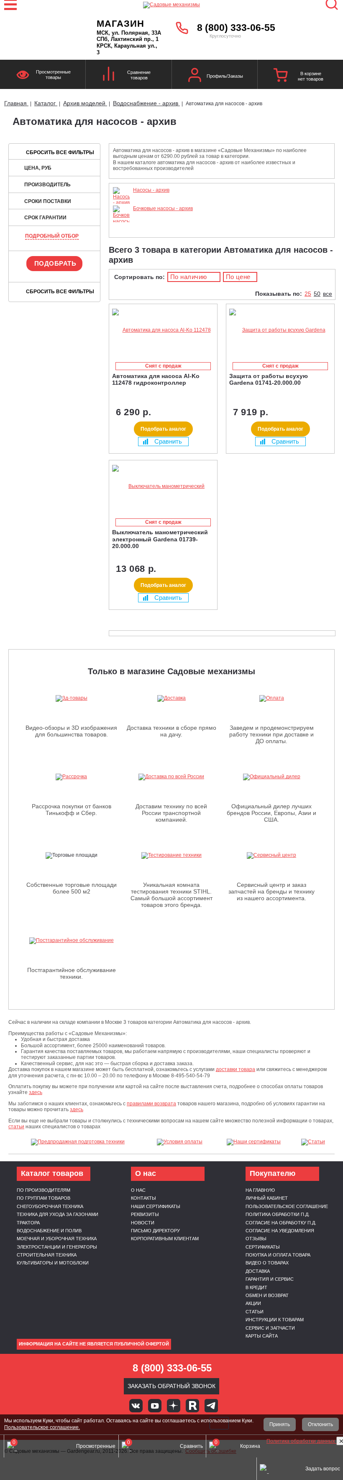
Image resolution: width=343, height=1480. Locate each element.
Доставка (258, 1271)
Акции (253, 1303)
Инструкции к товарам (275, 1319)
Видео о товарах (267, 1262)
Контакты (143, 1198)
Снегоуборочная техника (50, 1206)
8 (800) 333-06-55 (236, 27)
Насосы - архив (151, 190)
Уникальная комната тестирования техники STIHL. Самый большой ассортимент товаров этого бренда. (171, 894)
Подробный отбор (52, 236)
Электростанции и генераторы (57, 1246)
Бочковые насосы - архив (163, 208)
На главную (260, 1190)
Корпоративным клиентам (165, 1238)
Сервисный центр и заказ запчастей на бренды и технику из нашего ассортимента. (271, 891)
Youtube (154, 1405)
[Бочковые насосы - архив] (121, 227)
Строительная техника (47, 1254)
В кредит (256, 1287)
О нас (138, 1190)
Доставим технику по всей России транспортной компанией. (171, 813)
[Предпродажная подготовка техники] (77, 1142)
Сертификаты (263, 1246)
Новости (142, 1222)
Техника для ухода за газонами (57, 1214)
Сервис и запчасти (270, 1327)
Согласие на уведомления (280, 1230)
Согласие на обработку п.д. (281, 1222)
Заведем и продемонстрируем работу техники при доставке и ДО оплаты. (271, 734)
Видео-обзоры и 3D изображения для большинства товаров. (71, 731)
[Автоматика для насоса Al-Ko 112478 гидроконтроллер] (163, 330)
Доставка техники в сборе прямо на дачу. (171, 731)
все (327, 293)
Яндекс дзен (173, 1405)
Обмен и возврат (267, 1295)
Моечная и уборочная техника (57, 1238)
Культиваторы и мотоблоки (53, 1262)
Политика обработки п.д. (278, 1214)
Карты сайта (262, 1335)
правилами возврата (151, 1104)
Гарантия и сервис (270, 1279)
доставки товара (235, 1069)
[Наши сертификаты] (254, 1142)
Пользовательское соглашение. (42, 1427)
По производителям (43, 1190)
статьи (16, 1127)
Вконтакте (136, 1405)
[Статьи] (313, 1142)
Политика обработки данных (301, 1441)
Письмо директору (155, 1230)
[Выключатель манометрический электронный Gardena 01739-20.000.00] (163, 486)
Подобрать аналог (163, 429)
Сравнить (168, 441)
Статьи (255, 1311)
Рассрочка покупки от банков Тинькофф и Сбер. (71, 809)
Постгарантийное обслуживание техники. (71, 973)
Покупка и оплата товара (278, 1254)
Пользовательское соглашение (287, 1206)
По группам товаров (43, 1198)
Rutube (192, 1405)
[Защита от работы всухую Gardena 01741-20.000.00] (280, 330)
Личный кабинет (267, 1198)
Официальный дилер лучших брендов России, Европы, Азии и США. (271, 813)
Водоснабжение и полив (49, 1230)
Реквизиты (145, 1214)
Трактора (28, 1222)
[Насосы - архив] (121, 203)
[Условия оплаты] (179, 1142)
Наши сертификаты (155, 1206)
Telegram (211, 1405)
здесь (35, 1092)
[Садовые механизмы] (171, 4)
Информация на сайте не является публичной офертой (94, 1343)
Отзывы (256, 1238)
